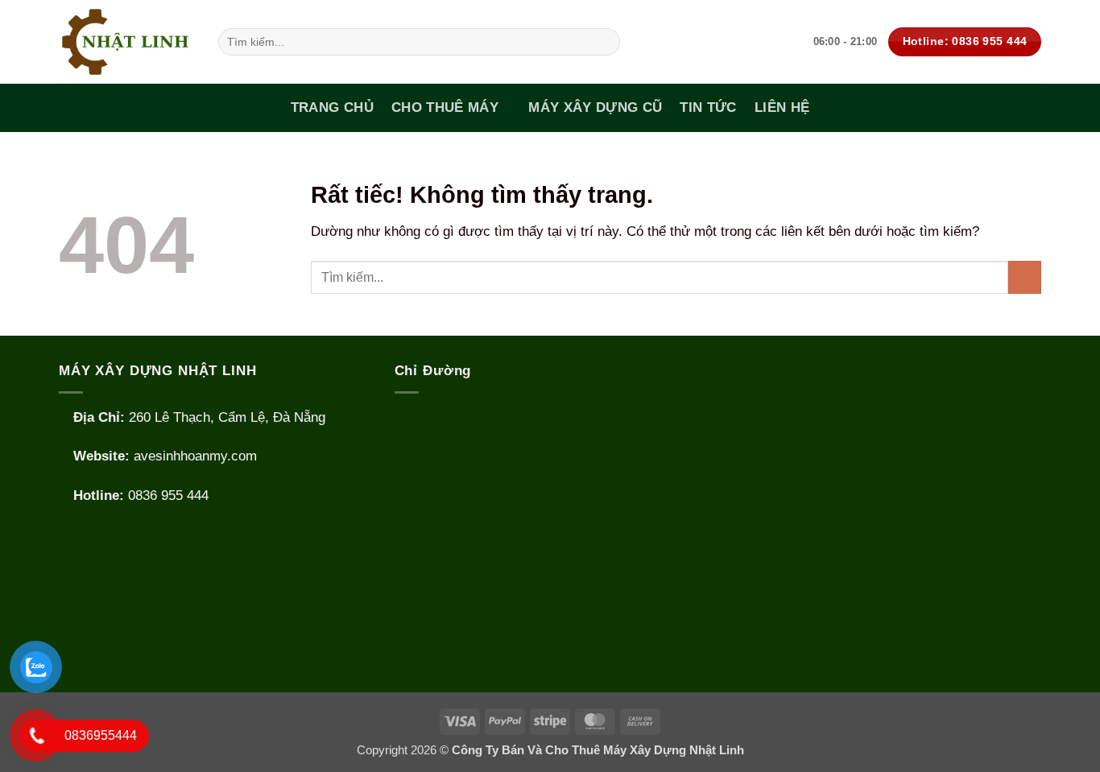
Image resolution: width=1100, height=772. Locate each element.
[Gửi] (603, 41)
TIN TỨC (708, 107)
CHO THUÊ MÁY (444, 107)
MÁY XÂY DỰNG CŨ (595, 107)
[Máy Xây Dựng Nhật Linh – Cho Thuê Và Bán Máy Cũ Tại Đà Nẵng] (126, 42)
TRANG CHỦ (332, 107)
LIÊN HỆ (782, 107)
